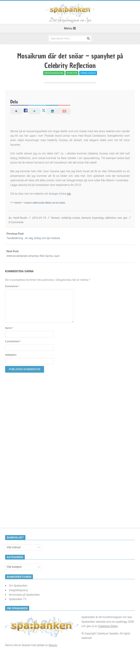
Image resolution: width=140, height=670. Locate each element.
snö (57, 202)
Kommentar (12, 286)
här (69, 193)
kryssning (28, 202)
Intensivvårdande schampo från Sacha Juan (33, 256)
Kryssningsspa (53, 73)
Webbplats (10, 354)
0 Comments (16, 222)
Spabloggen (88, 73)
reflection (48, 202)
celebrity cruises (38, 202)
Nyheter (72, 73)
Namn (9, 328)
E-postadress (13, 341)
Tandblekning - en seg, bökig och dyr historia (33, 238)
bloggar (18, 202)
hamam (62, 202)
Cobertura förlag (108, 626)
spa (53, 202)
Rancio (53, 645)
